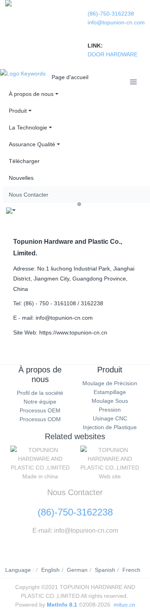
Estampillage (110, 392)
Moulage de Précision (109, 383)
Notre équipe (40, 401)
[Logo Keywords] (23, 73)
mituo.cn (124, 604)
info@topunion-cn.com (116, 22)
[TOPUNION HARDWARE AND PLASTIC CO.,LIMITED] (8, 3)
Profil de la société (40, 393)
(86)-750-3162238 (111, 13)
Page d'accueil (70, 77)
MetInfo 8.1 (62, 604)
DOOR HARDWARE (113, 54)
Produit (109, 369)
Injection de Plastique (110, 427)
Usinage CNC (110, 418)
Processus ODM (40, 419)
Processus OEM (40, 410)
